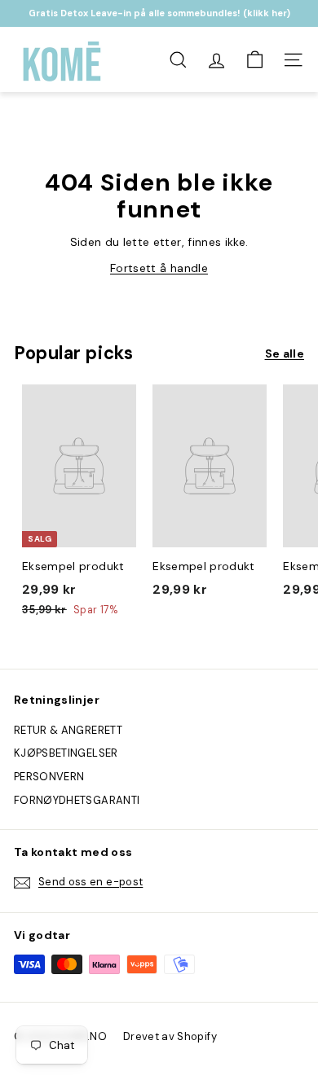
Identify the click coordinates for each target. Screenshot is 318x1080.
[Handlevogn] (255, 60)
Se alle (284, 353)
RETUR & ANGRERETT (68, 730)
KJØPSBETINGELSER (66, 753)
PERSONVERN (49, 777)
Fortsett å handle (159, 268)
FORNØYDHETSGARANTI (76, 800)
